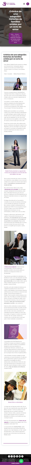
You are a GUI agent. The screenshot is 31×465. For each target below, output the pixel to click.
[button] (21, 461)
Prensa (17, 34)
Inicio (12, 34)
